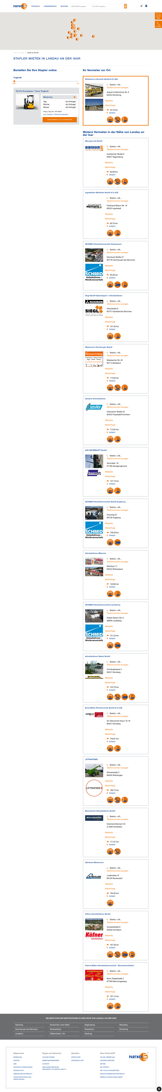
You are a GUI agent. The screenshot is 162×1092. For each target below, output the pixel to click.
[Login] (146, 6)
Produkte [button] (35, 6)
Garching (19, 1025)
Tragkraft (17, 77)
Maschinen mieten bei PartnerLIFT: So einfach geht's (54, 1068)
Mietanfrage (110, 106)
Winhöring (123, 1029)
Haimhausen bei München (26, 1029)
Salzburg (88, 1034)
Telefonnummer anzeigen (117, 88)
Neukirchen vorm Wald (59, 1025)
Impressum (17, 1057)
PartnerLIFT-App (77, 1060)
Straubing (123, 1025)
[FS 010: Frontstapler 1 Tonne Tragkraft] (27, 101)
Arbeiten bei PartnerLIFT (22, 1074)
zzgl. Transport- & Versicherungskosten (55, 114)
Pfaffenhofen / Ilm (57, 1034)
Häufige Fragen (48, 1057)
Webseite (109, 101)
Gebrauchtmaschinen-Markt (111, 1077)
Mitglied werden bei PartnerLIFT (112, 1074)
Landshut (19, 1034)
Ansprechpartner (107, 1060)
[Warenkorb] (141, 6)
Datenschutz (18, 1070)
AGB (14, 1064)
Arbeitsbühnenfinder (50, 1060)
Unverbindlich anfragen (59, 120)
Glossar (45, 1064)
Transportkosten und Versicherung (22, 1078)
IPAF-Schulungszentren (109, 1070)
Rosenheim (89, 1029)
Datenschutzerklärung (22, 1067)
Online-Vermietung (107, 1057)
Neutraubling (55, 1029)
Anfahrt (112, 113)
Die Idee (103, 1064)
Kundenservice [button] (50, 6)
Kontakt (16, 1060)
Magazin (64, 6)
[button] (81, 35)
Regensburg (90, 1025)
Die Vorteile (104, 1067)
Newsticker (75, 1057)
